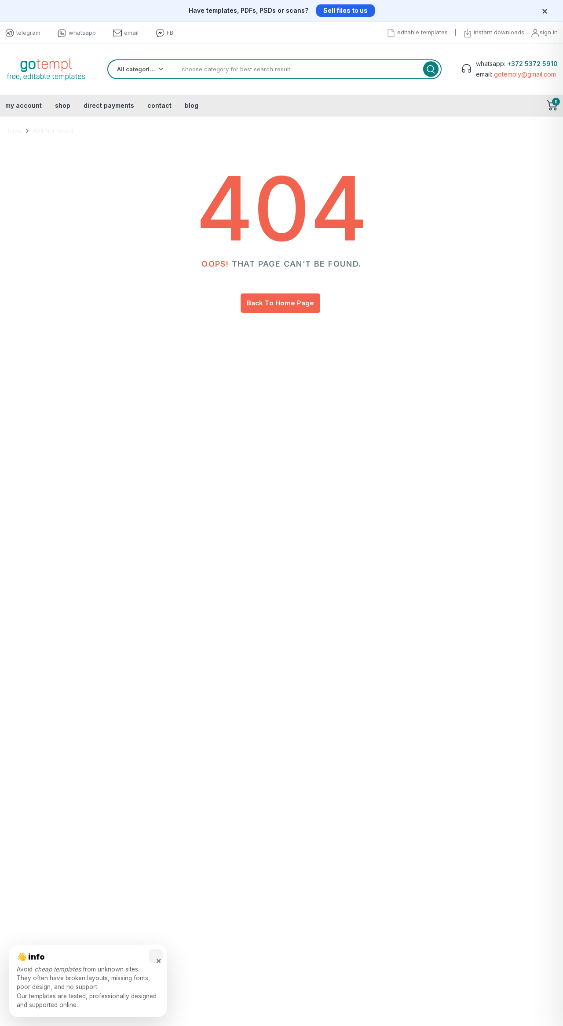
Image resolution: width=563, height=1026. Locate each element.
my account (23, 105)
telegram (28, 32)
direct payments (109, 105)
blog (191, 105)
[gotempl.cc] (46, 69)
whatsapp (82, 32)
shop (62, 105)
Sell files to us (345, 10)
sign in (549, 32)
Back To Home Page (280, 303)
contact (159, 105)
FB (170, 32)
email (131, 32)
